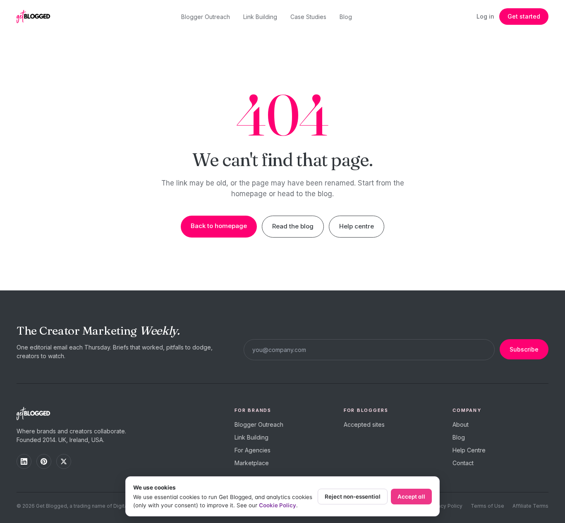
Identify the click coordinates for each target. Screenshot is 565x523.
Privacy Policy (445, 506)
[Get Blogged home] (36, 16)
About (460, 424)
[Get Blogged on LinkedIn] (24, 461)
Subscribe (524, 349)
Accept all (411, 496)
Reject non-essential (353, 496)
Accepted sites (364, 424)
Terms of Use (487, 506)
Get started (524, 16)
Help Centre (469, 450)
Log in (485, 16)
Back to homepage (219, 226)
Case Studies (308, 16)
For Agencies (253, 450)
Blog (346, 16)
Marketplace (252, 462)
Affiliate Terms (530, 506)
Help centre (356, 226)
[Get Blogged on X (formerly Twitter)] (63, 461)
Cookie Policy (277, 505)
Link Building (260, 16)
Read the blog (293, 226)
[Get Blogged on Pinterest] (43, 461)
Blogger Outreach (205, 16)
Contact (463, 462)
